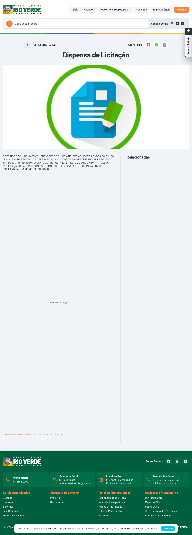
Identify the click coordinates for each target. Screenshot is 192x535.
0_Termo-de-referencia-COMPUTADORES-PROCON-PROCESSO (29, 434)
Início (75, 9)
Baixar (60, 434)
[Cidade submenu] (94, 9)
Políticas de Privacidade (82, 528)
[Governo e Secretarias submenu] (129, 9)
